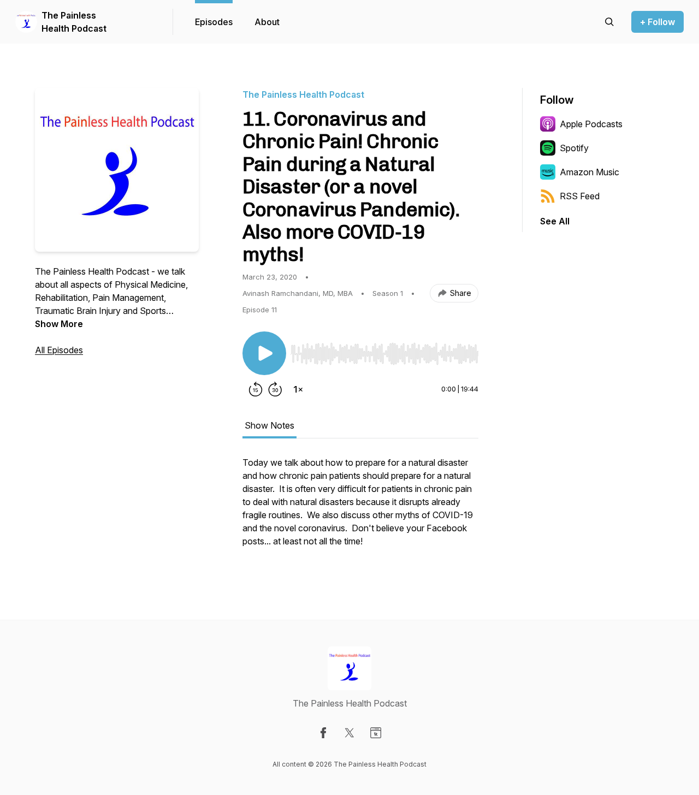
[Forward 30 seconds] (275, 389)
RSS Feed (580, 196)
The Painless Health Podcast (74, 22)
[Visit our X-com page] (349, 732)
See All (555, 221)
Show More (59, 323)
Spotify (574, 148)
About (267, 21)
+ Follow (657, 21)
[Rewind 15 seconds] (255, 389)
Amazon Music (589, 172)
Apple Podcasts (591, 123)
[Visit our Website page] (375, 732)
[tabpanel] (360, 507)
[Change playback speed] (298, 389)
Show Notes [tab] (269, 425)
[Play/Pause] (264, 353)
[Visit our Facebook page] (323, 732)
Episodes (214, 21)
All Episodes (59, 350)
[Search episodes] (609, 21)
